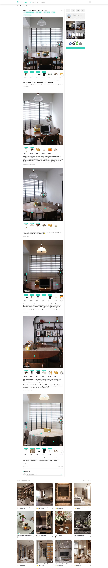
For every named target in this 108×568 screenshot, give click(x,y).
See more (82, 37)
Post (61, 474)
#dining (27, 89)
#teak (24, 164)
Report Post (60, 466)
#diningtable (32, 164)
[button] (53, 2)
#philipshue (25, 312)
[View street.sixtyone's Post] (70, 25)
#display (30, 390)
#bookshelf (25, 390)
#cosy (24, 463)
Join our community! (75, 47)
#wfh (24, 89)
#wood (27, 164)
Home (18, 5)
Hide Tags (27, 67)
